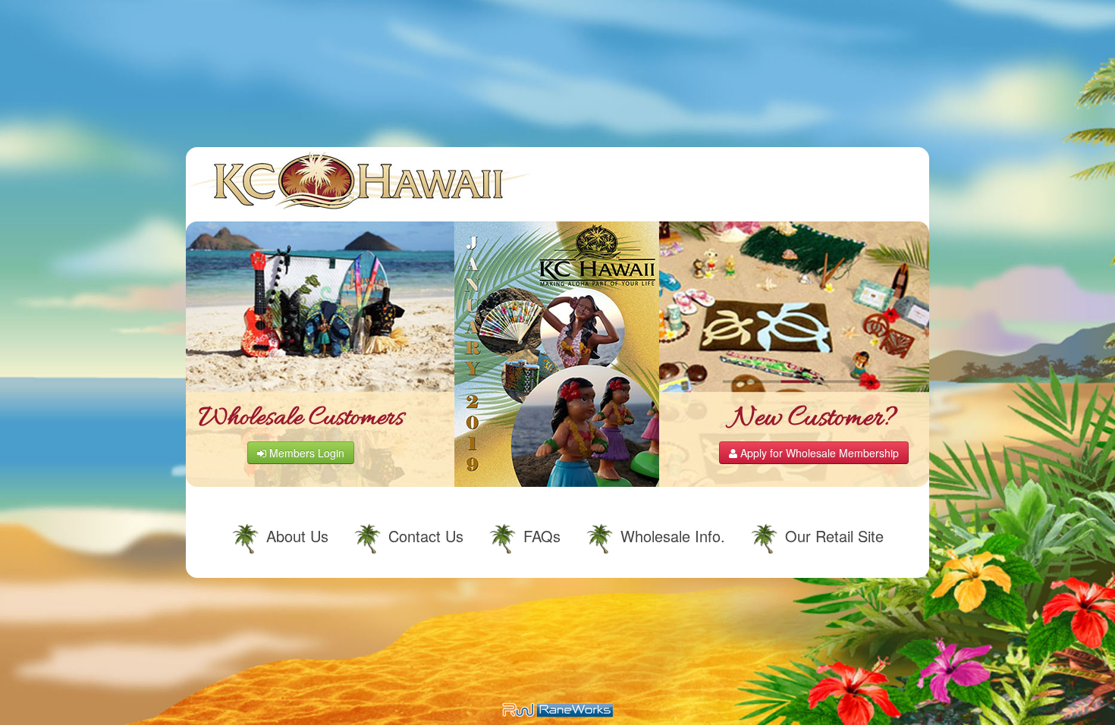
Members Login (305, 452)
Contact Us (425, 536)
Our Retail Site (834, 536)
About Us (297, 536)
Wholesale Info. (672, 536)
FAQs (542, 536)
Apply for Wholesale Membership (818, 452)
